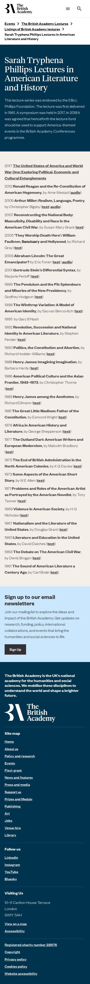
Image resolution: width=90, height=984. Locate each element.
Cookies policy (16, 966)
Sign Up (15, 649)
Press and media (17, 784)
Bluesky (11, 879)
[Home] (18, 9)
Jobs (8, 820)
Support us (13, 792)
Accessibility (15, 931)
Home (9, 741)
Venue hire (13, 827)
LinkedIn (11, 857)
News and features (19, 777)
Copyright (12, 951)
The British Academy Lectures (44, 23)
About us (11, 748)
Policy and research (20, 756)
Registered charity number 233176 (31, 944)
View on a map (16, 924)
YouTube (11, 871)
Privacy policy (16, 959)
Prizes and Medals (18, 799)
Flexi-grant (13, 770)
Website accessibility (21, 973)
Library (10, 835)
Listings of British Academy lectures (32, 29)
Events (10, 23)
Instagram (12, 864)
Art (7, 813)
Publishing (13, 806)
